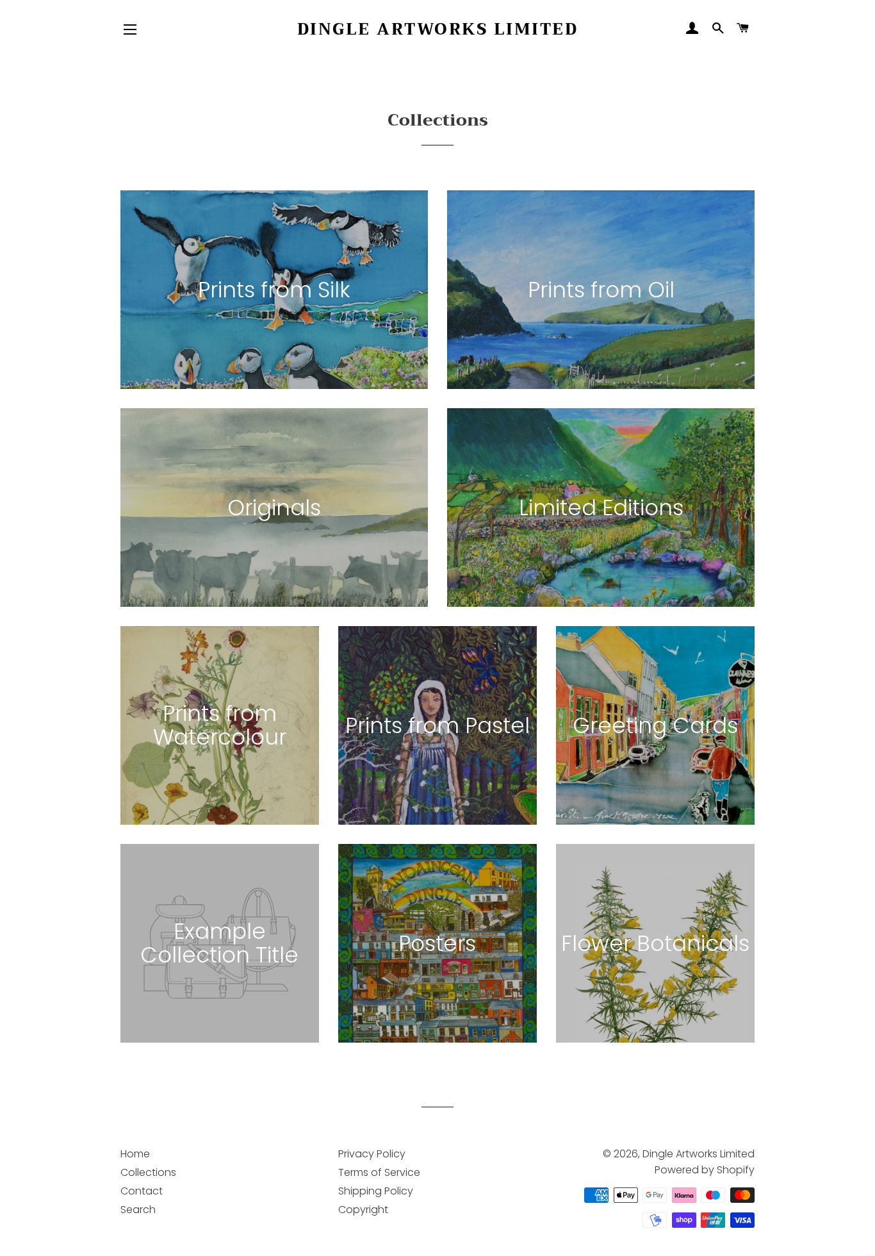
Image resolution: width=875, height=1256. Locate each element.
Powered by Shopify (705, 1169)
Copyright (363, 1209)
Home (135, 1153)
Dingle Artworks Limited (437, 29)
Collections (148, 1172)
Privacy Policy (371, 1153)
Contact (141, 1191)
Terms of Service (379, 1172)
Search (138, 1209)
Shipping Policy (375, 1191)
